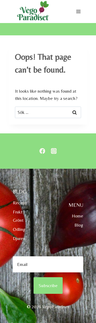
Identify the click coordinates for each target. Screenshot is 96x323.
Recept (20, 202)
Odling (19, 229)
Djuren (19, 238)
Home (77, 216)
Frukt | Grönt (19, 216)
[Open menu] (78, 11)
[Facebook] (42, 151)
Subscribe (48, 285)
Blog (78, 225)
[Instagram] (53, 151)
